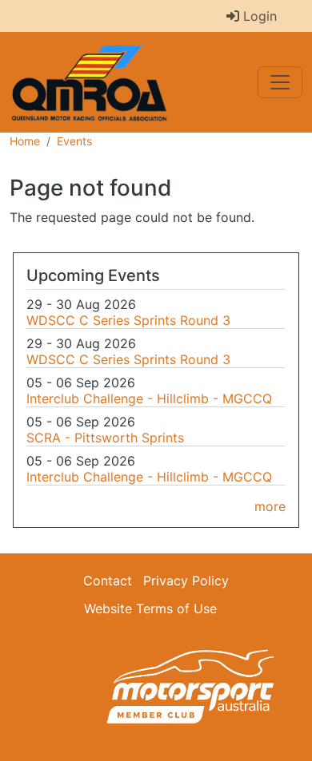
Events (74, 141)
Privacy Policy (186, 581)
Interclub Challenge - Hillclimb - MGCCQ (149, 398)
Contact (107, 581)
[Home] (96, 82)
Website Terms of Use (150, 608)
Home (25, 141)
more (270, 506)
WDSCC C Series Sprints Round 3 (128, 320)
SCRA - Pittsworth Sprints (105, 438)
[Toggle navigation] (280, 82)
